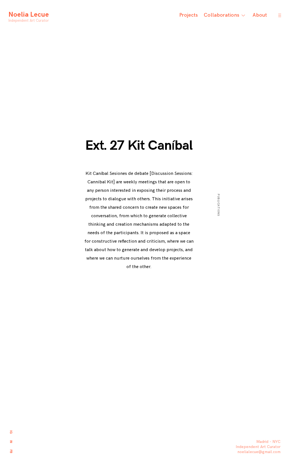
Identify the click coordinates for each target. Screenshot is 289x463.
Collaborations (221, 15)
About (260, 15)
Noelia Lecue (28, 14)
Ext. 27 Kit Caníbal (139, 146)
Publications (218, 205)
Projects (188, 15)
